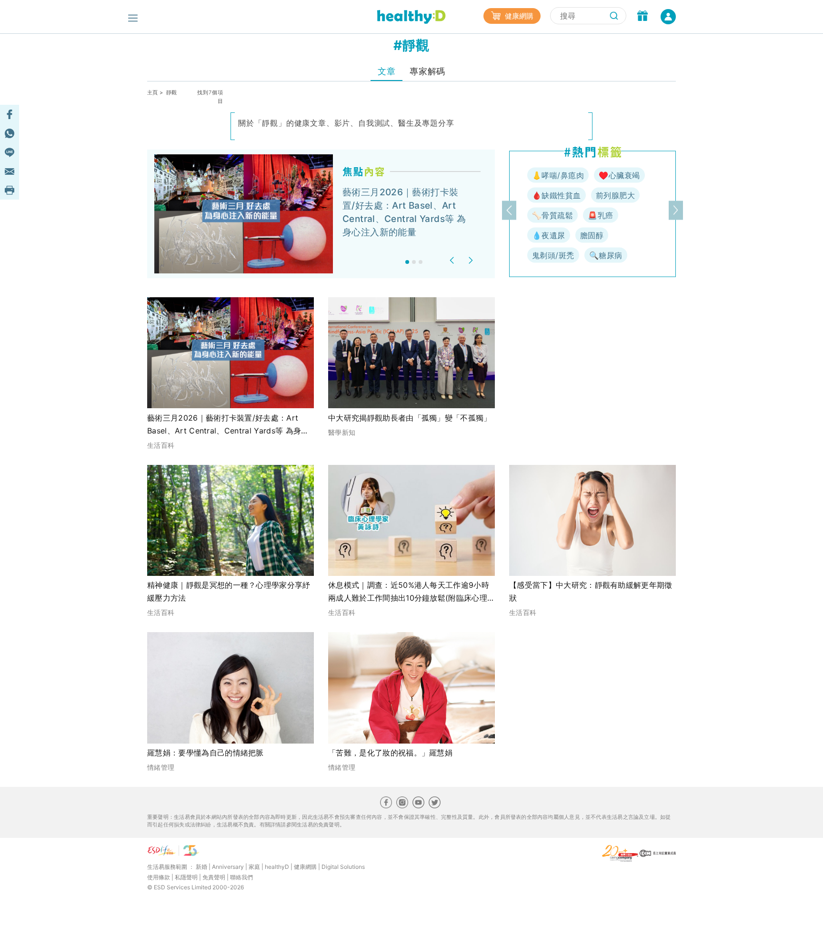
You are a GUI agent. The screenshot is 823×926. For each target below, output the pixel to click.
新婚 (201, 866)
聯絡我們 (241, 877)
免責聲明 (213, 877)
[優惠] (642, 16)
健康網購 (518, 15)
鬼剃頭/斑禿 (553, 255)
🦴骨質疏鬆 (552, 215)
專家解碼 (427, 71)
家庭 (254, 866)
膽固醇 (591, 235)
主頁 (152, 92)
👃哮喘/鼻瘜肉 (558, 175)
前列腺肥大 (615, 195)
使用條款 (158, 877)
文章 (386, 71)
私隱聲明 (186, 877)
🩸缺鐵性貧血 (556, 195)
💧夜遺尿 (548, 235)
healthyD (277, 866)
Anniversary (228, 866)
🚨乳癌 (600, 215)
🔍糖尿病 (605, 255)
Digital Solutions (343, 866)
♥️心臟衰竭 (619, 175)
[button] (453, 260)
